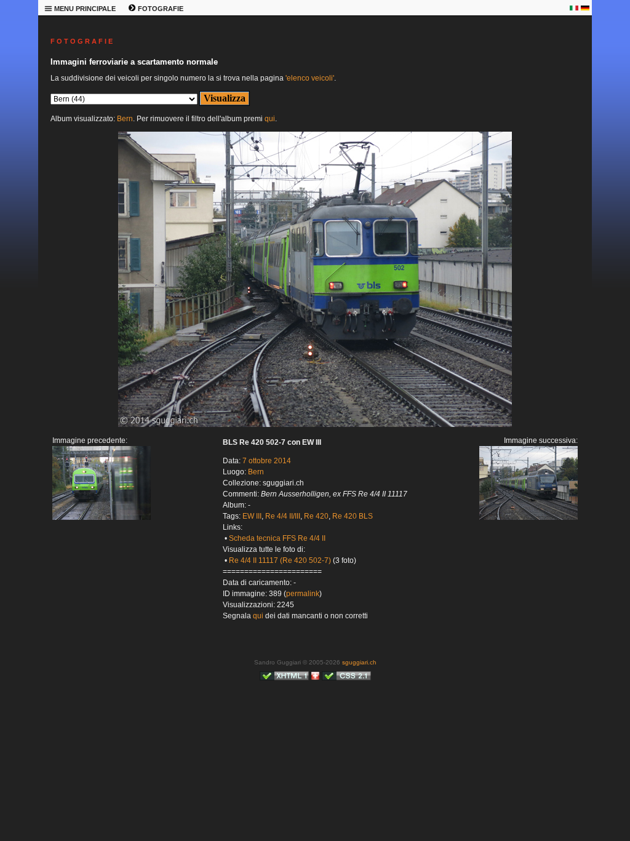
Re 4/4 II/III (282, 516)
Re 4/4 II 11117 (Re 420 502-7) (280, 560)
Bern (125, 118)
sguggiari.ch (359, 662)
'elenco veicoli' (309, 78)
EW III (251, 516)
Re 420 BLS (352, 516)
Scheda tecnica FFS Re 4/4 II (277, 538)
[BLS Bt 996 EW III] (101, 517)
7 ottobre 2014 (266, 460)
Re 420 (316, 516)
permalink (302, 593)
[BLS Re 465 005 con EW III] (315, 424)
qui (270, 118)
